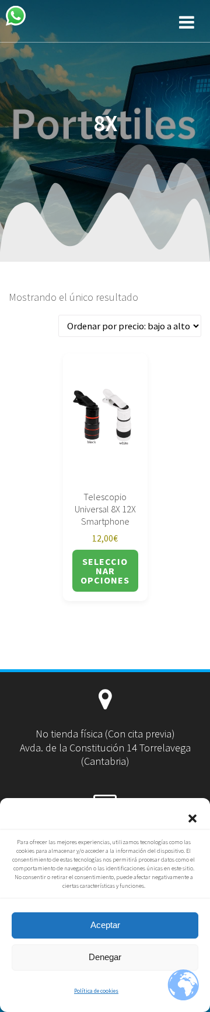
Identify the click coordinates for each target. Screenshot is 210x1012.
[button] (192, 818)
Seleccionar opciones (105, 571)
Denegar (105, 957)
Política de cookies (96, 991)
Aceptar (105, 925)
